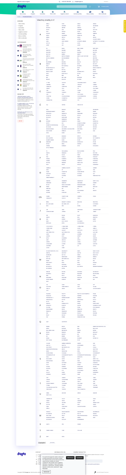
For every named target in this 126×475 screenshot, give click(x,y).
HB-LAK (47, 184)
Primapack (64, 311)
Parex (94, 297)
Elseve (94, 140)
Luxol (94, 245)
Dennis (94, 111)
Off (94, 284)
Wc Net (63, 413)
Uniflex (79, 393)
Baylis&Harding (65, 58)
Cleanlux (64, 92)
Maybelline (48, 255)
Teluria (63, 381)
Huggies (48, 192)
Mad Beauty (64, 251)
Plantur (64, 305)
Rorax (47, 338)
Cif (78, 88)
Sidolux (95, 355)
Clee (47, 94)
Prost (47, 315)
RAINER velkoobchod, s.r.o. (99, 326)
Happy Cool (96, 181)
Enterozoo (80, 142)
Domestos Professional (52, 125)
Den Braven (95, 109)
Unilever (95, 393)
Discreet (48, 121)
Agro (47, 25)
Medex (78, 255)
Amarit (63, 33)
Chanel (48, 196)
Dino (78, 119)
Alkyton (95, 29)
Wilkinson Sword (50, 417)
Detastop (48, 115)
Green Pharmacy (50, 177)
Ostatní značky (97, 288)
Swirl (78, 374)
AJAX (94, 27)
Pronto (79, 313)
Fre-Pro (48, 162)
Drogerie (20, 25)
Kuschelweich (80, 223)
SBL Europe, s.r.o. (66, 347)
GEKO (47, 169)
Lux (78, 245)
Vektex (47, 402)
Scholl (79, 353)
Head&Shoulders (81, 184)
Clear (78, 92)
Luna (63, 245)
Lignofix (95, 238)
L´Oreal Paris (65, 226)
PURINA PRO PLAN (81, 317)
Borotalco (65, 73)
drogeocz (40, 462)
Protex (63, 315)
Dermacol (64, 113)
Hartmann (79, 182)
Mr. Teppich (80, 266)
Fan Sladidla (65, 151)
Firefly (78, 156)
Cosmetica (64, 98)
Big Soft (95, 64)
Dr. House (48, 127)
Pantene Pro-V (49, 297)
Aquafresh (64, 35)
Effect (79, 136)
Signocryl (79, 357)
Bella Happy (95, 60)
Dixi (62, 123)
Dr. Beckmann (80, 125)
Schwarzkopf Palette (67, 355)
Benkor (48, 64)
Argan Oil (79, 35)
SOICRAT (79, 362)
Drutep (94, 129)
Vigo (78, 404)
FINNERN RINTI (96, 155)
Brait (47, 75)
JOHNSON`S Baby (97, 209)
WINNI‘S (79, 417)
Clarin (94, 90)
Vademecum (49, 398)
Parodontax (49, 299)
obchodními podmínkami (93, 464)
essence (79, 143)
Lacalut (64, 230)
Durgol (79, 132)
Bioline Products (50, 67)
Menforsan (64, 256)
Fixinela (48, 158)
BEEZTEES (95, 58)
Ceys (63, 88)
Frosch (79, 164)
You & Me (79, 430)
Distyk (47, 123)
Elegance (79, 138)
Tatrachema (65, 379)
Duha (47, 132)
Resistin (63, 334)
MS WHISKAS (49, 268)
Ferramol (64, 153)
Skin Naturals (49, 360)
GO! (94, 173)
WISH (94, 417)
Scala (78, 347)
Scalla (94, 347)
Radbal (48, 326)
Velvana (64, 402)
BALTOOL (48, 54)
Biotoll (63, 69)
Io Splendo (95, 204)
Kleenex (63, 219)
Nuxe (47, 281)
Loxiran (79, 243)
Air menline (95, 25)
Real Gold (95, 328)
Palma (94, 293)
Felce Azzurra (80, 151)
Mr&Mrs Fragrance (97, 266)
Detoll (79, 115)
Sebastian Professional (52, 349)
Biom (78, 67)
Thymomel (64, 383)
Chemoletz (49, 198)
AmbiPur (95, 33)
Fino (47, 156)
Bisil (78, 69)
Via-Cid (48, 404)
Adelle (78, 23)
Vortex (95, 406)
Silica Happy (49, 358)
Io (77, 204)
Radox (63, 326)
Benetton (95, 62)
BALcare (95, 50)
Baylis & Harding (50, 58)
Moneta (48, 264)
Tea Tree (79, 379)
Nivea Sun (79, 277)
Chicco (64, 198)
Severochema (49, 353)
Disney (78, 121)
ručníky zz (95, 338)
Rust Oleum (49, 340)
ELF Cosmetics (96, 138)
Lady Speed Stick (50, 232)
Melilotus (95, 255)
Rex (78, 334)
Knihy (47, 221)
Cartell (79, 86)
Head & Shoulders (66, 184)
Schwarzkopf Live (50, 355)
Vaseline (79, 400)
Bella (78, 60)
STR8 (47, 370)
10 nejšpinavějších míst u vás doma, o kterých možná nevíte (25, 104)
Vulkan (63, 408)
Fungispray (95, 164)
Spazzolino (80, 366)
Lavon (94, 234)
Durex (63, 132)
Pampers (79, 295)
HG (78, 188)
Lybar (63, 247)
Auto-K (48, 43)
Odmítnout (70, 457)
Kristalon (48, 223)
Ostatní (79, 288)
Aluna (94, 31)
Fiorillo (64, 156)
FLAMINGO (64, 158)
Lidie (78, 238)
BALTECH (95, 52)
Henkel (47, 186)
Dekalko (64, 109)
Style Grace (80, 370)
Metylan (48, 258)
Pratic (63, 309)
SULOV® (48, 372)
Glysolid (79, 173)
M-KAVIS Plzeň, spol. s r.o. (52, 251)
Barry (94, 54)
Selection (95, 349)
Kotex (94, 221)
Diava (78, 117)
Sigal (47, 357)
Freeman (64, 162)
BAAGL (63, 48)
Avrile (94, 43)
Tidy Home (79, 383)
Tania (94, 377)
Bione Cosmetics (97, 67)
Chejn (94, 196)
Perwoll (48, 303)
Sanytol (48, 345)
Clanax (79, 90)
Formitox (79, 160)
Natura (63, 271)
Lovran (63, 243)
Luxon (47, 247)
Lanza (47, 234)
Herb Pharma (65, 186)
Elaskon (64, 138)
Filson (63, 155)
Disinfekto (64, 121)
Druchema (79, 129)
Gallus (79, 168)
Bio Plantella (65, 65)
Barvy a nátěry (22, 36)
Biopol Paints (49, 69)
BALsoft (64, 52)
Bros (94, 77)
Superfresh (95, 372)
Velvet (78, 402)
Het (62, 188)
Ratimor (64, 328)
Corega (95, 96)
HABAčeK (48, 181)
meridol (79, 256)
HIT (93, 188)
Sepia (78, 351)
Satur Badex (80, 345)
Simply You (95, 358)
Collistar (48, 96)
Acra (63, 23)
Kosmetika (21, 28)
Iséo (63, 205)
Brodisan (79, 77)
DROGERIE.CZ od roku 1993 (68, 129)
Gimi (94, 169)
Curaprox (64, 100)
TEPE (94, 381)
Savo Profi (49, 347)
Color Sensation (81, 96)
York (63, 430)
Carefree (48, 84)
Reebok (79, 330)
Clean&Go (48, 92)
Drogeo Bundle (50, 129)
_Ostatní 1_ (52, 442)
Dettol (95, 115)
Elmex (63, 140)
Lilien (47, 240)
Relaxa (47, 332)
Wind (63, 417)
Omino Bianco (65, 286)
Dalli (47, 109)
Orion (63, 288)
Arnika (47, 37)
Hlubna (48, 190)
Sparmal (64, 366)
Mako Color (96, 251)
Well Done (48, 415)
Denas (63, 111)
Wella (63, 415)
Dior (94, 119)
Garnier (95, 168)
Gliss (94, 171)
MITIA (63, 262)
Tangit (79, 377)
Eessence (64, 136)
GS (62, 177)
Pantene (95, 295)
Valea (94, 398)
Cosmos (79, 98)
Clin (63, 94)
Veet (94, 400)
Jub (78, 211)
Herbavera (79, 186)
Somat (79, 364)
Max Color (95, 253)
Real (78, 328)
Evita (78, 145)
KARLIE (63, 217)
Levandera (64, 238)
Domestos (95, 123)
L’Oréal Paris (65, 228)
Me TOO (63, 255)
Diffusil (95, 117)
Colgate (95, 94)
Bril (78, 75)
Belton (79, 62)
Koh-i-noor (65, 221)
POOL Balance (96, 307)
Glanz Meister (80, 171)
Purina (63, 317)
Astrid (78, 39)
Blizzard (64, 71)
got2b (47, 175)
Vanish (47, 400)
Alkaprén (79, 29)
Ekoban (95, 136)
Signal (63, 357)
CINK (47, 90)
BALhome (48, 52)
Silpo (78, 358)
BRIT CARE (64, 77)
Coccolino (80, 94)
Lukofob (95, 243)
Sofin (47, 362)
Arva (47, 39)
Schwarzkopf (96, 353)
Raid (78, 326)
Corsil (47, 98)
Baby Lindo (95, 48)
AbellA (47, 23)
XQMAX (79, 424)
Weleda (95, 413)
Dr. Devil (95, 125)
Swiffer (63, 374)
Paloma (63, 295)
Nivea (94, 275)
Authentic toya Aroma (98, 41)
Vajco (63, 398)
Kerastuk (95, 217)
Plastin (79, 305)
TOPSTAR (95, 385)
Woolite (64, 419)
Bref (63, 75)
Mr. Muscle (49, 266)
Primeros (79, 311)
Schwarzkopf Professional (84, 355)
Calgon (64, 82)
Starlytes (95, 368)
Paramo (79, 297)
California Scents (81, 82)
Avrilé (47, 45)
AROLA (78, 37)
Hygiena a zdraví (22, 32)
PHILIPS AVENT (96, 303)
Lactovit (95, 230)
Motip (78, 264)
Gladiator (64, 171)
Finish (78, 155)
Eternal (48, 145)
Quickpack (64, 321)
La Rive (78, 228)
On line (94, 286)
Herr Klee (48, 188)
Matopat (64, 253)
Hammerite (64, 181)
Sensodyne (64, 351)
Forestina (95, 158)
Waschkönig (80, 411)
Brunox (48, 79)
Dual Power (49, 130)
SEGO (78, 349)
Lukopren (48, 245)
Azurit (78, 45)
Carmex (95, 84)
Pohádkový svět (97, 305)
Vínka (47, 406)
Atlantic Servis (96, 39)
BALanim (63, 50)
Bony (47, 73)
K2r (47, 215)
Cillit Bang (95, 88)
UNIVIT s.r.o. (49, 395)
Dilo (47, 119)
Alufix (78, 31)
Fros (47, 164)
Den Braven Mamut (50, 111)
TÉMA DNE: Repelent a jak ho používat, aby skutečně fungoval (25, 97)
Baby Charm (80, 48)
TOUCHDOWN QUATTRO (51, 387)
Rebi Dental (64, 330)
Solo (47, 364)
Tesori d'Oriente (50, 383)
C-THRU (48, 82)
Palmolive (48, 295)
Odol (78, 284)
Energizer (48, 142)
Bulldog (64, 79)
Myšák (63, 268)
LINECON (64, 240)
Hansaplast (80, 181)
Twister (64, 389)
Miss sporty (49, 262)
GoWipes (64, 175)
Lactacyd (79, 230)
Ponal (78, 307)
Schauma (64, 353)
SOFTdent (64, 362)
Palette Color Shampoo (83, 293)
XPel (63, 424)
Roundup (79, 338)
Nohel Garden (49, 279)
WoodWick (49, 419)
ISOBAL (78, 205)
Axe (62, 45)
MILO (78, 260)
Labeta (47, 230)
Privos (94, 311)
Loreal (79, 241)
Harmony (64, 182)
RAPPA (47, 328)
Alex (63, 29)
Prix (47, 313)
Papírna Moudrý (66, 297)
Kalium (63, 215)
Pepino (78, 301)
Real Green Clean (50, 330)
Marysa (48, 253)
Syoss (94, 374)
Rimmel (63, 336)
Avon (78, 43)
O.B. (47, 284)
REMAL (78, 332)
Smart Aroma (96, 360)
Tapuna (48, 379)
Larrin (63, 234)
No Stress (95, 277)
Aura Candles (65, 41)
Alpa (47, 31)
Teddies (95, 379)
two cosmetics (81, 389)
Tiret (94, 383)
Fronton (95, 162)
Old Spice (48, 286)
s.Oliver (48, 343)
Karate (48, 217)
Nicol (63, 275)
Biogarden (95, 65)
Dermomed (80, 113)
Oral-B (48, 288)
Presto (94, 309)
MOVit (94, 264)
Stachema (64, 368)
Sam (94, 343)
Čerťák (63, 104)
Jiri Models (80, 209)
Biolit (63, 67)
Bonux (94, 71)
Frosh (63, 164)
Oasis (63, 284)
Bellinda (64, 62)
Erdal (63, 143)
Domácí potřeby (22, 34)
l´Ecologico (49, 226)
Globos (64, 173)
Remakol (64, 332)
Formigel (64, 160)
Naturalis (79, 271)
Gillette (79, 169)
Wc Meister (49, 413)
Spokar (95, 366)
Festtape (95, 153)
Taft (47, 377)
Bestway (64, 64)
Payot (94, 299)
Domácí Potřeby (81, 123)
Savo (94, 345)
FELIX (94, 151)
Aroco (63, 37)
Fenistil (48, 153)
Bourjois (95, 73)
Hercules (95, 186)
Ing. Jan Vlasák (49, 204)
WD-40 (79, 413)
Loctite (64, 241)
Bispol (94, 69)
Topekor (79, 385)
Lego (63, 236)
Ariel (94, 35)
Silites (63, 358)
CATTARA (95, 86)
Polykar (48, 307)
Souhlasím (80, 457)
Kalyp (78, 215)
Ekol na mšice (49, 138)
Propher (95, 313)
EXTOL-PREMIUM (50, 147)
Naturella (48, 273)
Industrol (95, 202)
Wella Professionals (82, 415)
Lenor (94, 236)
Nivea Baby (48, 277)
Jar (47, 209)
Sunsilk (79, 372)
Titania (48, 385)
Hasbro (95, 182)
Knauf (78, 219)
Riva (94, 336)
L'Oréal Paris (49, 228)
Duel (94, 130)
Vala (78, 398)
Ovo (47, 290)
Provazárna (80, 315)
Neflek (63, 273)
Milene (47, 260)
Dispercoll (95, 121)
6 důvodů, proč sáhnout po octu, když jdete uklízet (25, 112)
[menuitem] (22, 12)
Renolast (95, 332)
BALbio (78, 50)
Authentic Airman (81, 41)
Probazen (64, 313)
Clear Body (96, 92)
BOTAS (78, 73)
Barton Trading (66, 56)
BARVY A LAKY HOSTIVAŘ (82, 56)
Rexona (95, 334)
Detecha (64, 115)
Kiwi (47, 219)
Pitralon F (48, 305)
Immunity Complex (66, 202)
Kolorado (79, 221)
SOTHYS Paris (96, 364)
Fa (46, 151)
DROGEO (95, 127)
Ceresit (48, 88)
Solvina (63, 364)
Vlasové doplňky (81, 406)
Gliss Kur (48, 173)
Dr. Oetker (64, 127)
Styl (63, 370)
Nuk (94, 279)
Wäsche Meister (65, 411)
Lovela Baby (49, 243)
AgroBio (64, 25)
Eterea (94, 143)
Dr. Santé (79, 127)
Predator (79, 309)
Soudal (48, 366)
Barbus (63, 54)
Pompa (63, 307)
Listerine (95, 240)
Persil (94, 301)
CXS (78, 100)
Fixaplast (95, 156)
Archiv (20, 121)
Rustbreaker (65, 340)
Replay (47, 334)
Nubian (78, 279)
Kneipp (94, 219)
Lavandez (79, 234)
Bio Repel (79, 65)
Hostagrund (80, 190)
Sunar (63, 372)
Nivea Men (64, 277)
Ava (63, 43)
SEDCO (63, 349)
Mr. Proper (64, 266)
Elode (78, 140)
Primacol (48, 311)
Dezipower (64, 117)
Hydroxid (64, 192)
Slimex (63, 360)
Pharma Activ (65, 303)
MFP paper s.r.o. (65, 258)
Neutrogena (96, 273)
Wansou (48, 411)
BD (78, 58)
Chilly (78, 198)
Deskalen (95, 113)
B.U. (47, 48)
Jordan (63, 211)
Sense (47, 351)
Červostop (80, 104)
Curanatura (49, 100)
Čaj (47, 104)
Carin (63, 84)
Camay (94, 82)
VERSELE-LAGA (96, 402)
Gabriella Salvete (66, 168)
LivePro (48, 241)
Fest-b (78, 153)
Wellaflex (95, 415)
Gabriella (48, 168)
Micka (94, 258)
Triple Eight (49, 389)
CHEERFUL (79, 196)
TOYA (63, 387)
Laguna (79, 232)
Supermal (48, 374)
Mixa (78, 262)
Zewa (63, 436)
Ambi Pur (79, 33)
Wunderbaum (80, 419)
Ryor (78, 340)
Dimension (64, 119)
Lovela (94, 241)
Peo (63, 301)
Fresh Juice (80, 162)
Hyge (78, 192)
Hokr (63, 190)
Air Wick (48, 27)
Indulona (79, 202)
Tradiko (79, 387)
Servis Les (95, 351)
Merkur (94, 256)
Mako (78, 251)
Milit (63, 260)
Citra (63, 90)
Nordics (64, 279)
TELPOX (48, 381)
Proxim (94, 315)
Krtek (63, 223)
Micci (78, 258)
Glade (47, 171)
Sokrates (95, 362)
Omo (78, 286)
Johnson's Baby (50, 211)
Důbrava (64, 130)
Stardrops (80, 368)
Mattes (79, 253)
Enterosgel (64, 142)
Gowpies (79, 175)
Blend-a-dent (49, 71)
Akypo (47, 29)
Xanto (47, 424)
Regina (94, 330)
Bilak (47, 65)
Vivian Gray (64, 406)
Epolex (47, 143)
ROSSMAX (64, 338)
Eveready (64, 145)
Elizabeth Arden (50, 140)
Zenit (47, 436)
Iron (47, 205)
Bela (63, 60)
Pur (47, 317)
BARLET (78, 54)
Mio (94, 260)
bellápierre (48, 62)
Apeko (47, 35)
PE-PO (47, 301)
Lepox (47, 238)
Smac (78, 360)
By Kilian (79, 79)
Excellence (95, 145)
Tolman (64, 385)
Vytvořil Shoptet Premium (103, 472)
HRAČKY (95, 190)
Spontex (48, 368)
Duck (78, 130)
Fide (47, 155)
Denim (78, 111)
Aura (47, 41)
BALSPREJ (79, 52)
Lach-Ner (95, 232)
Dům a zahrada (22, 38)
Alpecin (63, 31)
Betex (78, 64)
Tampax (63, 377)
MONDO (95, 262)
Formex (48, 160)
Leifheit (79, 236)
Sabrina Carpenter (66, 343)
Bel (47, 60)
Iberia (47, 202)
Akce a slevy (21, 23)
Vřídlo (47, 408)
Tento (78, 381)
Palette (63, 293)
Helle (94, 184)
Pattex (63, 299)
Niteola (79, 275)
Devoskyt (48, 117)
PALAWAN (48, 293)
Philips (78, 303)
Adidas (94, 23)
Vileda (94, 404)
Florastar (79, 158)
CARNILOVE (48, 86)
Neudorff (79, 273)
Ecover (48, 136)
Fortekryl (95, 160)
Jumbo (94, 211)
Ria (47, 336)
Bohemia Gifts (80, 71)
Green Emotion (96, 175)
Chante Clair (65, 196)
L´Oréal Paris (80, 226)
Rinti (78, 336)
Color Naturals (66, 96)
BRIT (47, 77)
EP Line (94, 142)
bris (94, 75)
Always (48, 33)
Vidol (63, 404)
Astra (63, 39)
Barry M (48, 56)
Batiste (95, 56)
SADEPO (79, 343)
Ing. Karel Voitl (65, 204)
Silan (94, 357)
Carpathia (64, 86)
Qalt (47, 321)
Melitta (48, 256)
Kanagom (95, 215)
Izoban (94, 205)
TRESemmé (95, 387)
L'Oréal (94, 226)
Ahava (78, 25)
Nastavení (47, 472)
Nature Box (96, 271)
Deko (78, 109)
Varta (63, 400)
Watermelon (96, 411)
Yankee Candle (49, 430)
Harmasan (48, 182)
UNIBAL (47, 393)
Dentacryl (48, 113)
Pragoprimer (49, 309)
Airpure (63, 27)
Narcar (48, 271)
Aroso (94, 37)
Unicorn (64, 393)
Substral (95, 370)
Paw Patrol (80, 299)
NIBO (47, 275)
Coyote (95, 98)
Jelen (63, 209)
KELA (78, 217)
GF (62, 169)
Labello (95, 228)
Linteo (78, 240)
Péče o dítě (21, 30)
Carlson (79, 84)
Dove (63, 125)
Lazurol (48, 236)
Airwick (79, 27)
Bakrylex (48, 50)
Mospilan (64, 264)
